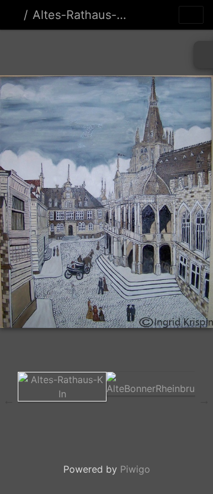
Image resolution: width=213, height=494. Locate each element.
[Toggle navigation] (191, 15)
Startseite (14, 15)
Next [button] (204, 400)
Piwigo (135, 469)
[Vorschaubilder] (86, 50)
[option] (62, 386)
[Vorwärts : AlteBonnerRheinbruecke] (167, 50)
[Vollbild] (126, 50)
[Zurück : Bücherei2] (46, 50)
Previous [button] (9, 400)
